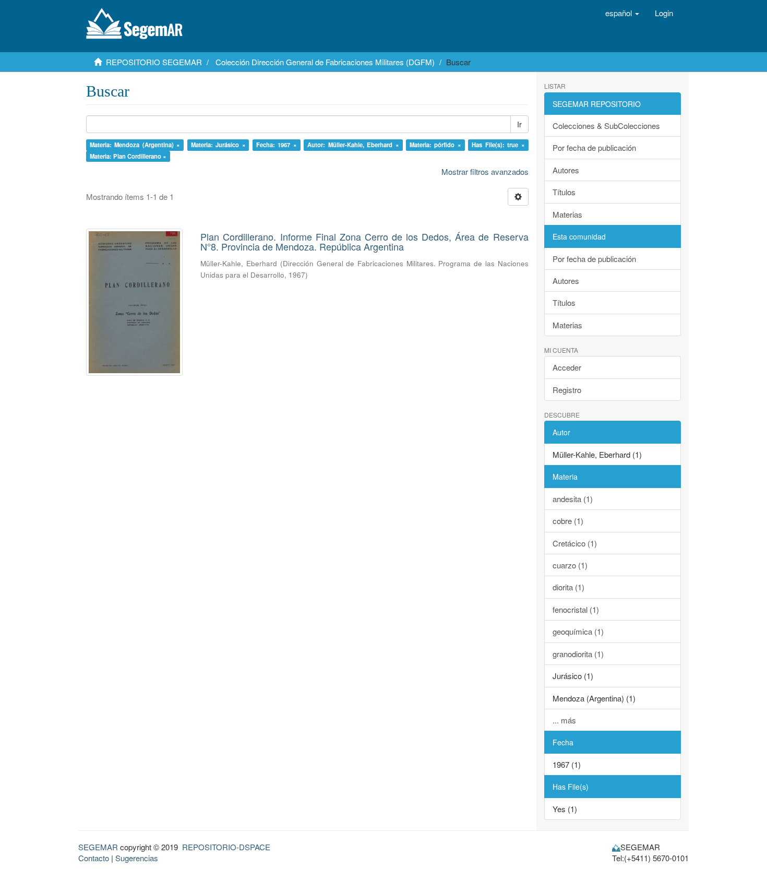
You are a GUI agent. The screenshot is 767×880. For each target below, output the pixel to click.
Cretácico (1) (575, 543)
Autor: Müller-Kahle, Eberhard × (353, 144)
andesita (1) (573, 498)
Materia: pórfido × (435, 144)
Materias (567, 214)
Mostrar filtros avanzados (485, 171)
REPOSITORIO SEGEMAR (154, 61)
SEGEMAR (98, 846)
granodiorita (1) (578, 653)
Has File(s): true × (498, 144)
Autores (566, 169)
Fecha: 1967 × (276, 144)
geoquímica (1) (578, 631)
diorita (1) (568, 586)
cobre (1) (568, 520)
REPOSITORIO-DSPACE (226, 846)
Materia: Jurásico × (218, 144)
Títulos (564, 191)
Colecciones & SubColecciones (606, 125)
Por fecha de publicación (594, 147)
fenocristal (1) (576, 609)
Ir (519, 124)
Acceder (567, 367)
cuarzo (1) (570, 565)
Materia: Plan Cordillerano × (128, 156)
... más (564, 720)
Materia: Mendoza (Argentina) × (135, 144)
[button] (622, 13)
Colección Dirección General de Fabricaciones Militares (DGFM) (325, 61)
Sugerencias (136, 857)
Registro (567, 389)
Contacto (93, 857)
